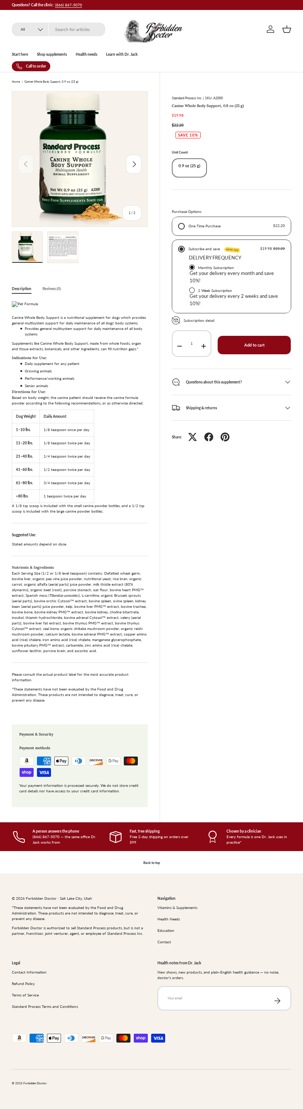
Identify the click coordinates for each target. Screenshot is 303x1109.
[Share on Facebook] (209, 437)
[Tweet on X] (192, 437)
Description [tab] (21, 288)
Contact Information (29, 972)
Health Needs (168, 919)
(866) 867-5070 (68, 5)
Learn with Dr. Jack (121, 54)
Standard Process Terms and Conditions (45, 1006)
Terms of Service (25, 995)
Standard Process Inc (186, 98)
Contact (164, 942)
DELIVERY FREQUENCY (215, 258)
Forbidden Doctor (35, 1083)
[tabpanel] (80, 504)
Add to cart (254, 345)
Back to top (151, 863)
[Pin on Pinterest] (225, 437)
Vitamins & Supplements (177, 907)
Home (16, 81)
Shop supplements (52, 54)
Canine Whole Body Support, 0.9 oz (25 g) (51, 81)
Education (165, 930)
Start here (20, 54)
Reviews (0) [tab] (51, 288)
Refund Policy (23, 983)
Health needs (86, 54)
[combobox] (58, 29)
